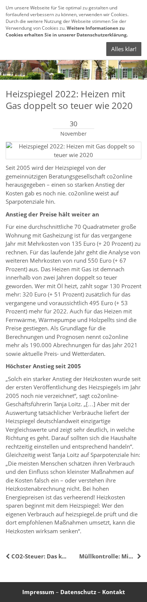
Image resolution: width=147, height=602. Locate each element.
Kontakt (113, 592)
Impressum (38, 592)
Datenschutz (78, 592)
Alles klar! (123, 49)
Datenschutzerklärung (102, 35)
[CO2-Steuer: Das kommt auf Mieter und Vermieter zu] (8, 556)
